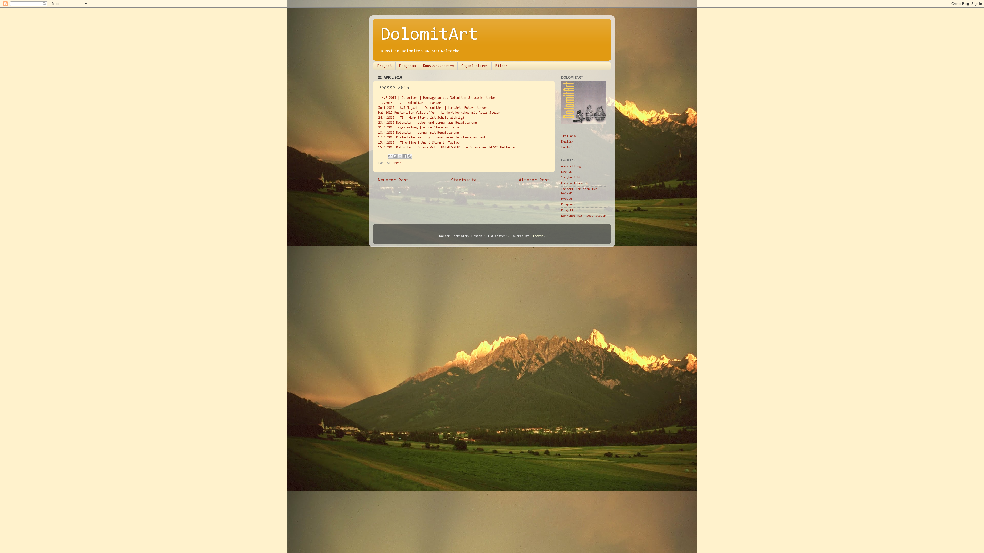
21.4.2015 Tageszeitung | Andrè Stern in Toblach (420, 127)
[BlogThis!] (395, 156)
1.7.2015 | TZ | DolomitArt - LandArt (410, 103)
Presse (398, 163)
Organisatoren (474, 66)
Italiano (568, 136)
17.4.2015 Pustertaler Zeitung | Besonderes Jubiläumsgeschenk (432, 137)
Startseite (464, 180)
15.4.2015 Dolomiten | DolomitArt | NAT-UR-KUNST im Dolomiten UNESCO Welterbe (446, 147)
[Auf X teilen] (400, 156)
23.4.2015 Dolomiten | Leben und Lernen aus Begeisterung (427, 122)
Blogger (537, 236)
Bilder (501, 66)
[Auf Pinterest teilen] (409, 156)
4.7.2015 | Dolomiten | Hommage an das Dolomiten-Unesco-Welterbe (438, 98)
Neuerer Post (393, 180)
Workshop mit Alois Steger (583, 216)
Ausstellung (571, 166)
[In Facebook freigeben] (404, 156)
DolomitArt (429, 35)
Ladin (565, 147)
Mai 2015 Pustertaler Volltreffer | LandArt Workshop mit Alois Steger (439, 112)
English (567, 141)
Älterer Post (534, 180)
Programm (407, 66)
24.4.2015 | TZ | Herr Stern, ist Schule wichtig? (421, 118)
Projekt (384, 66)
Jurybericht (571, 177)
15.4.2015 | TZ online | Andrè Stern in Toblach (419, 142)
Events (566, 172)
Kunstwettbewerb (438, 66)
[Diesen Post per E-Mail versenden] (390, 156)
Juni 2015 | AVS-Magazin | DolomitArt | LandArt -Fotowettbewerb (433, 108)
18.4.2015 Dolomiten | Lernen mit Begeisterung (418, 132)
